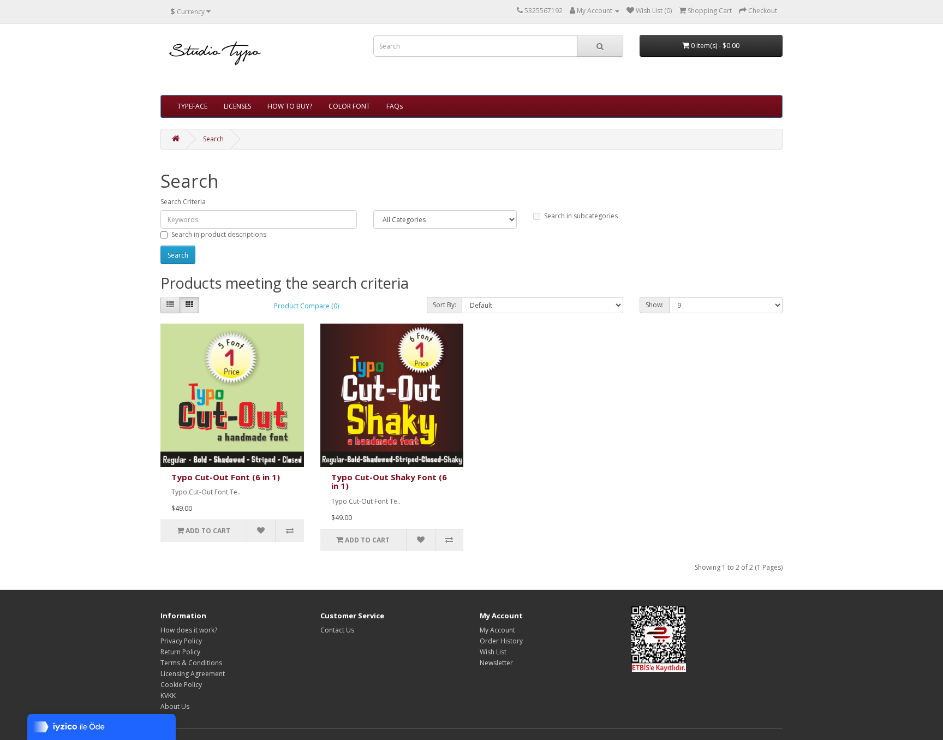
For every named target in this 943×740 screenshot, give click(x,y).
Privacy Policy (181, 641)
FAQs (394, 106)
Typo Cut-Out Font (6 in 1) (225, 477)
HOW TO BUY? (289, 106)
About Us (174, 706)
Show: (655, 304)
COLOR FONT (349, 106)
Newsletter (496, 662)
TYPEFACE (192, 106)
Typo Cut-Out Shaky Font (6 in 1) (389, 482)
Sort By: (444, 304)
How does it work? (188, 630)
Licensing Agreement (192, 673)
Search (213, 139)
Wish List (493, 652)
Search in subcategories (581, 215)
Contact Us (337, 630)
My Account (497, 630)
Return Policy (180, 652)
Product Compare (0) (306, 306)
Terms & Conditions (191, 662)
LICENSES (237, 106)
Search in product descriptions (218, 234)
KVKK (168, 695)
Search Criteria (183, 201)
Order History (501, 641)
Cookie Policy (181, 684)
